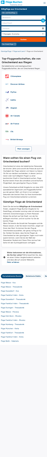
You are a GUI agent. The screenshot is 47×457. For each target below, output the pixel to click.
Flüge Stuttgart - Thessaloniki (12, 308)
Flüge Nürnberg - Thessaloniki (12, 324)
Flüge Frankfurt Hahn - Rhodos (13, 320)
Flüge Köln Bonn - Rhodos (11, 316)
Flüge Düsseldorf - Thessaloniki (13, 299)
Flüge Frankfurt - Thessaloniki (12, 333)
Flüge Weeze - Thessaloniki (11, 287)
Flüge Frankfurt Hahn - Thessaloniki (15, 303)
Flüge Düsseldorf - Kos (10, 291)
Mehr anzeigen (23, 149)
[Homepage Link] (11, 2)
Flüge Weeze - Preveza (10, 312)
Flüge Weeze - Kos (8, 283)
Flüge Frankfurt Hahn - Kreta (12, 295)
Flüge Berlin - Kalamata (10, 341)
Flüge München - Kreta (10, 328)
